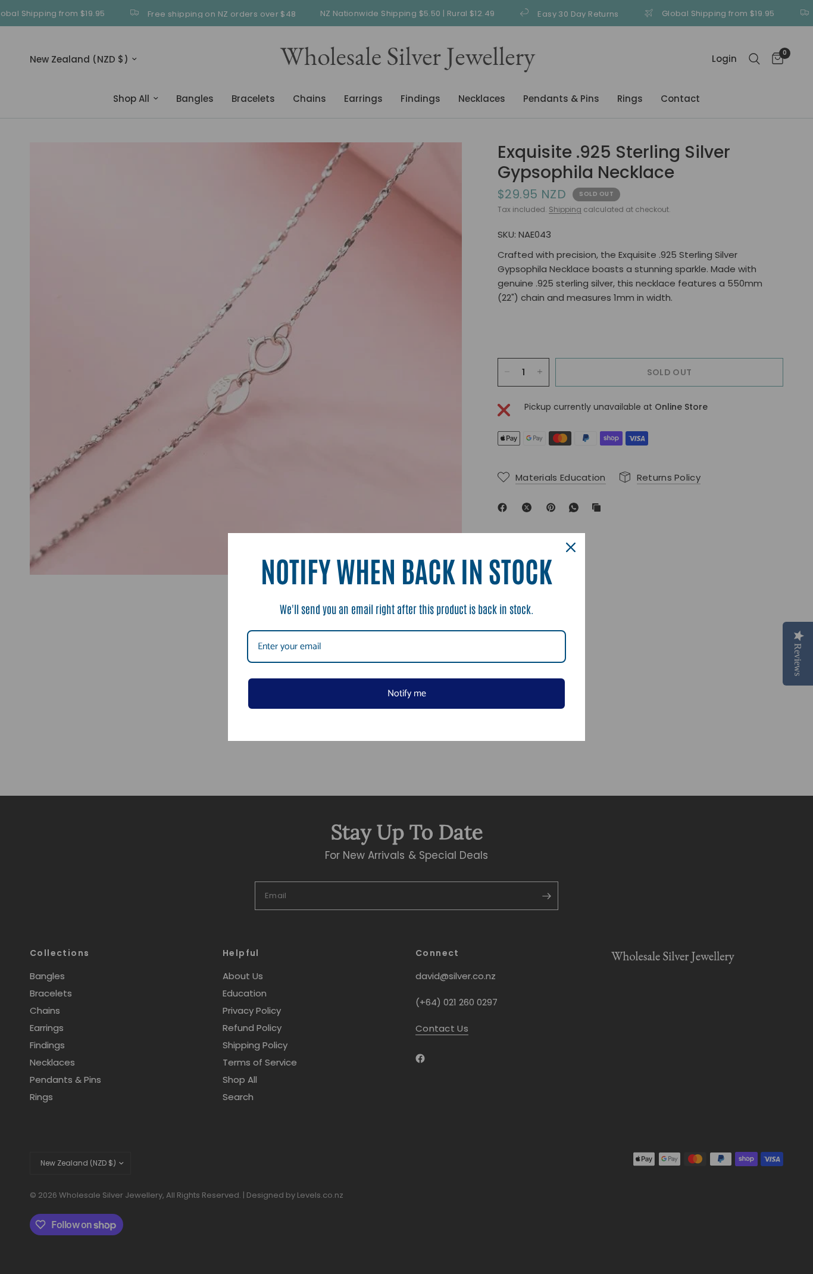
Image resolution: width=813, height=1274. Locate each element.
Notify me (406, 694)
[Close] (570, 547)
